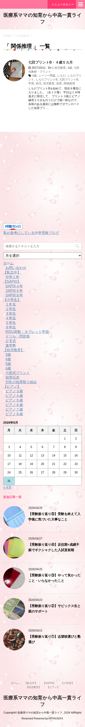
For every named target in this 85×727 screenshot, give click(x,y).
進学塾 (10, 345)
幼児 (38, 83)
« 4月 (7, 487)
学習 (31, 83)
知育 (59, 83)
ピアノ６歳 (14, 405)
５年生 (10, 322)
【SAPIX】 (12, 281)
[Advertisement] (42, 178)
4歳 (70, 67)
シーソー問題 (46, 75)
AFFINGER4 (55, 718)
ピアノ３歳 (14, 391)
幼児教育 (48, 83)
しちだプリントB (47, 79)
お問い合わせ (15, 268)
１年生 (10, 304)
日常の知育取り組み (21, 382)
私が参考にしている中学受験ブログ (31, 233)
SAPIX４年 (14, 286)
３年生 (10, 313)
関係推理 (69, 83)
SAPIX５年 (14, 290)
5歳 (8, 364)
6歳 (8, 368)
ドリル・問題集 (17, 336)
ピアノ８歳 (14, 414)
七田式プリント (17, 373)
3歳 (8, 354)
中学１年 (12, 277)
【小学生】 (12, 300)
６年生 (10, 327)
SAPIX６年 (14, 295)
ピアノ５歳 (14, 400)
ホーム (8, 263)
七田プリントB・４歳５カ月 (50, 62)
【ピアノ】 (12, 386)
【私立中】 (12, 272)
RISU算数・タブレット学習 (27, 332)
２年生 (10, 309)
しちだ (61, 75)
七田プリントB (68, 79)
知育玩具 (12, 377)
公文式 (10, 341)
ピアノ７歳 (14, 409)
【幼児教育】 (13, 350)
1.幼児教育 (59, 67)
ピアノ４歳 (14, 396)
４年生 (10, 318)
